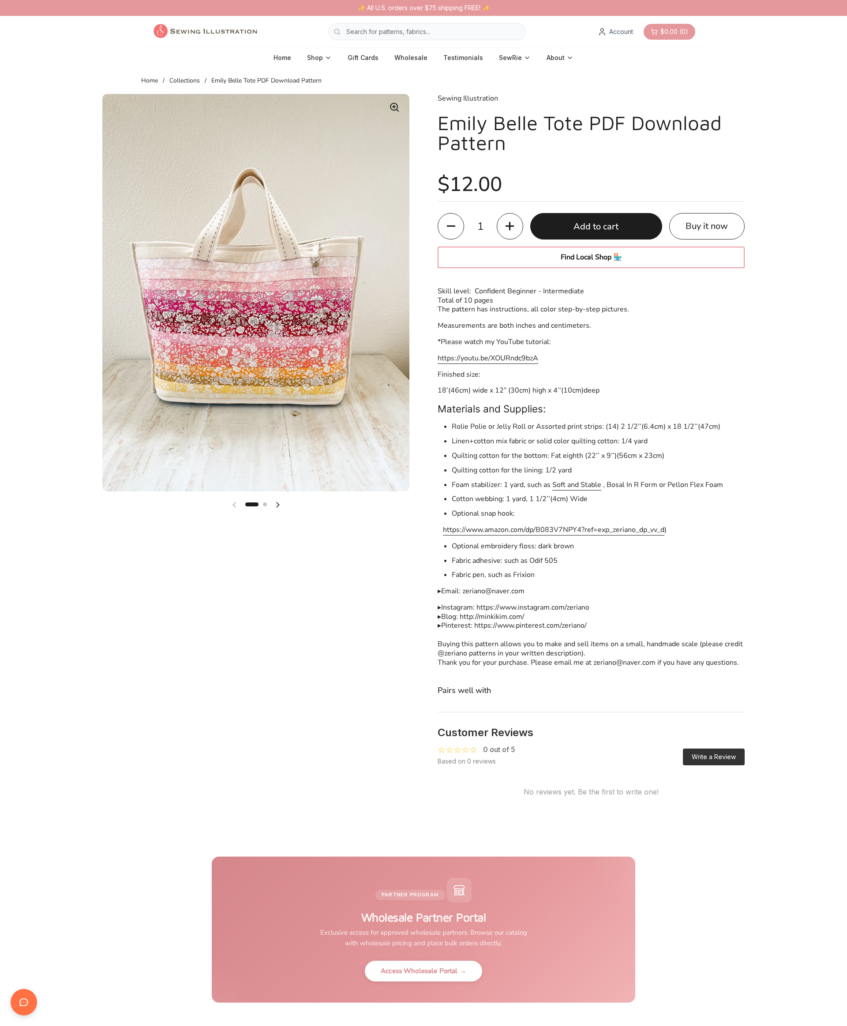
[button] (252, 504)
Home (282, 57)
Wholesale (410, 57)
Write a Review (714, 756)
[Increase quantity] (510, 226)
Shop (315, 57)
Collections (184, 80)
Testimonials (463, 57)
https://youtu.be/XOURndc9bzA (488, 358)
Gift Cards (363, 57)
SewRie (510, 57)
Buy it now (707, 226)
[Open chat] (24, 1002)
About (556, 57)
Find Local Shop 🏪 (591, 257)
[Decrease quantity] (451, 226)
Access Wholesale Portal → (423, 970)
